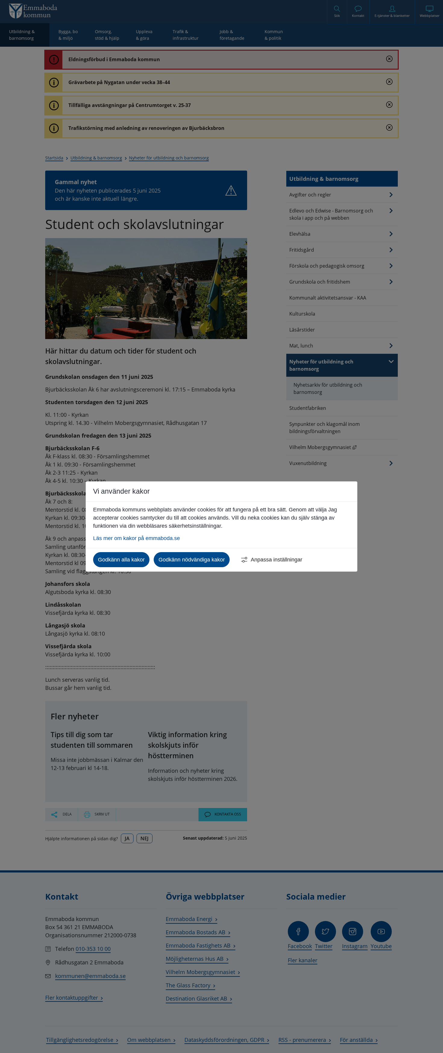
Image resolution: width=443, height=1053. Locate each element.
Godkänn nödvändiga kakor (192, 560)
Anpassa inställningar (276, 560)
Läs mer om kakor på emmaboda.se (136, 538)
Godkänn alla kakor (121, 560)
